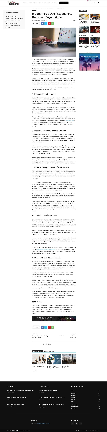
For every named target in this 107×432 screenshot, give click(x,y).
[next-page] (35, 371)
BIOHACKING (54, 3)
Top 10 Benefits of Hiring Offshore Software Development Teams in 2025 (53, 366)
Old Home (78, 430)
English (90, 0)
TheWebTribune (37, 20)
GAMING (41, 3)
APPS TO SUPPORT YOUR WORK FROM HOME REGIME (51, 397)
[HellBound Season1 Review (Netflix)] (84, 29)
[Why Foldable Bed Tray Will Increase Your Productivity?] (84, 17)
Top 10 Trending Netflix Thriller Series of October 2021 (84, 46)
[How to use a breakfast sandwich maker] (95, 17)
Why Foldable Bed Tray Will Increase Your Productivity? (83, 22)
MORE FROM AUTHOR (49, 351)
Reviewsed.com (70, 120)
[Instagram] (92, 3)
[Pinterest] (49, 23)
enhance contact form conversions (46, 249)
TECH (30, 3)
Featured (81, 32)
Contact (98, 430)
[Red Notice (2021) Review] (95, 29)
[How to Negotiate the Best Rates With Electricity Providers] (69, 359)
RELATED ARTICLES (37, 351)
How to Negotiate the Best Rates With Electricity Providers (68, 366)
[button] (98, 3)
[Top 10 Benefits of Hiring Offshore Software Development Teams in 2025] (54, 359)
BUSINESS (25, 3)
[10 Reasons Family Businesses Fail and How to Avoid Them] (39, 359)
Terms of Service (92, 430)
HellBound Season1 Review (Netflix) (15, 404)
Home (33, 8)
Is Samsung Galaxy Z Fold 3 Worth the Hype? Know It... (95, 46)
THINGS (92, 19)
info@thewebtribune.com (43, 423)
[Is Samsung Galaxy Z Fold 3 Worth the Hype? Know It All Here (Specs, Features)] (95, 40)
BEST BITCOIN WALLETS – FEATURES (48, 390)
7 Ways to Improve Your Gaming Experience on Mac (40, 336)
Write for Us (64, 3)
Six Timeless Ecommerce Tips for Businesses (67, 336)
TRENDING (47, 3)
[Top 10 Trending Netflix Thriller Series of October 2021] (84, 40)
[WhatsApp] (52, 23)
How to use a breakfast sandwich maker (94, 22)
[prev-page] (33, 371)
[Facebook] (89, 3)
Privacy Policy (84, 430)
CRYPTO (35, 3)
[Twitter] (94, 3)
